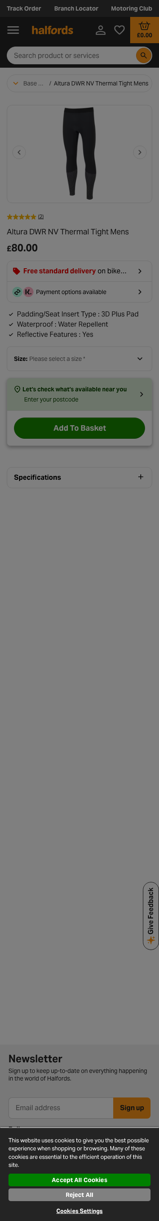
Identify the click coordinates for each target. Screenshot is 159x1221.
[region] (79, 1174)
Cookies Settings (79, 1211)
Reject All (79, 1195)
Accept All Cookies (79, 1180)
